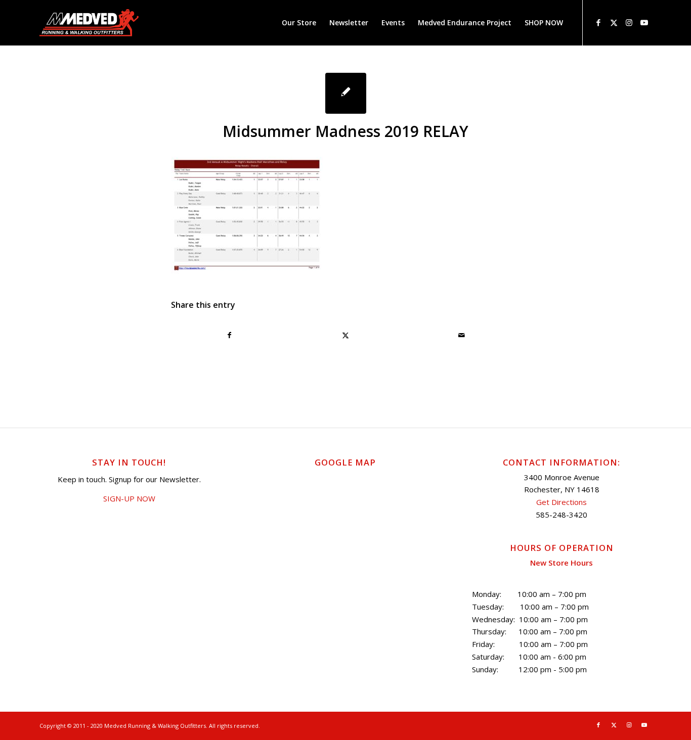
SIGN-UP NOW (129, 498)
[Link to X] (613, 22)
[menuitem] (299, 22)
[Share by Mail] (462, 335)
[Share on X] (345, 335)
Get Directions (561, 502)
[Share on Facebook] (229, 335)
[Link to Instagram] (628, 22)
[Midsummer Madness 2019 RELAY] (345, 93)
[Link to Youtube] (644, 22)
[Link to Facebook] (598, 22)
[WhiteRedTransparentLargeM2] (89, 22)
